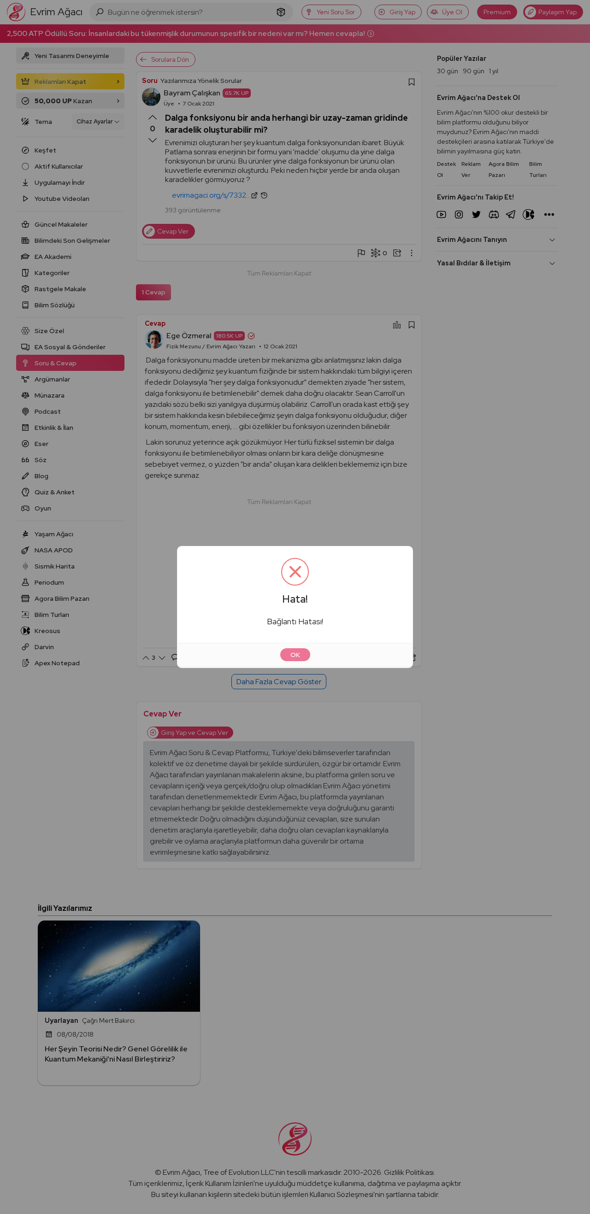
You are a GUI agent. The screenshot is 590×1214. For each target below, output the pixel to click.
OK (295, 655)
